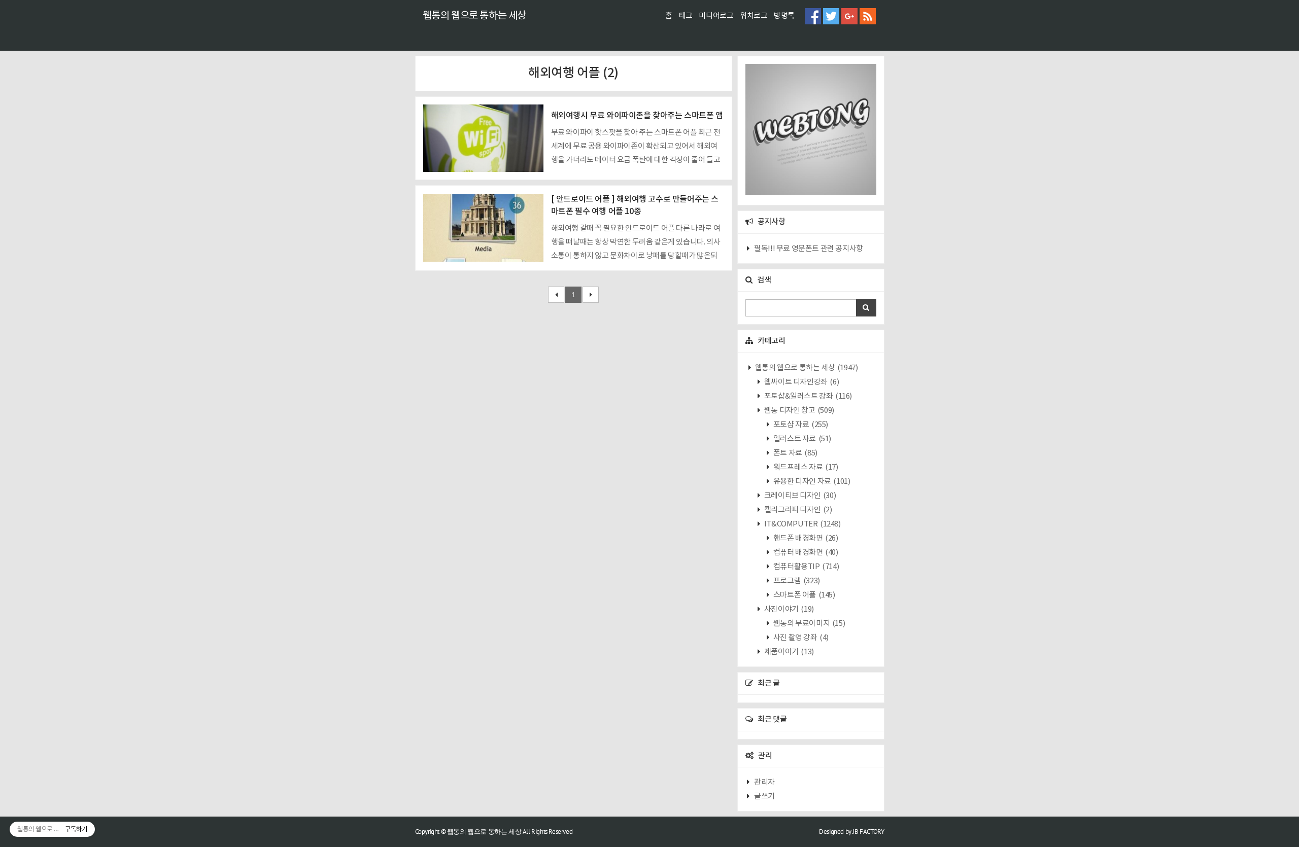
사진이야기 (788, 609)
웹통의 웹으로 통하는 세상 (474, 16)
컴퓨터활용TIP (805, 566)
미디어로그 (716, 16)
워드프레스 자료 (805, 467)
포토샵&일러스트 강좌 (807, 396)
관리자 (764, 782)
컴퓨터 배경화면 (805, 552)
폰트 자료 (794, 453)
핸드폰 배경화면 (805, 538)
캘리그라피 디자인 (797, 510)
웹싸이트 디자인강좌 (801, 382)
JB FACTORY (868, 831)
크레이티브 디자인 (799, 495)
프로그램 (796, 581)
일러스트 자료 (801, 439)
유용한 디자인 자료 (811, 481)
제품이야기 (788, 652)
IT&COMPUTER (801, 524)
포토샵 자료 (800, 424)
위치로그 (753, 16)
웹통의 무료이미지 (808, 623)
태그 (686, 16)
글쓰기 (764, 796)
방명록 (784, 16)
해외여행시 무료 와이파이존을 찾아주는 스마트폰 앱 (637, 115)
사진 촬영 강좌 (800, 637)
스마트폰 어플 (803, 595)
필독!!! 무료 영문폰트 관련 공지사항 (808, 248)
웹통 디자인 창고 (798, 410)
